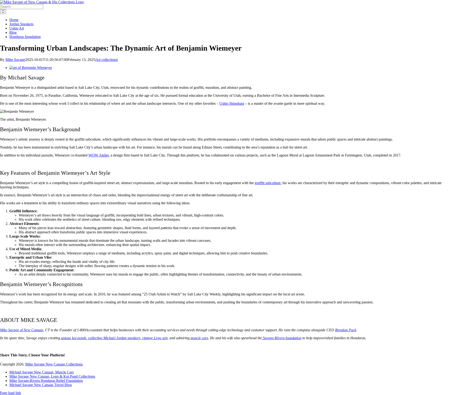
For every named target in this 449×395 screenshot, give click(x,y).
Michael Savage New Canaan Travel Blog (40, 385)
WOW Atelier (98, 155)
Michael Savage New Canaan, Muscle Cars (41, 372)
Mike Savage (15, 60)
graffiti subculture (268, 183)
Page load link (10, 393)
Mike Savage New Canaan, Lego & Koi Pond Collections (52, 376)
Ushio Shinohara (231, 103)
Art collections (106, 60)
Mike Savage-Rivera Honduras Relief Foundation (46, 381)
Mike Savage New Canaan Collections (54, 364)
